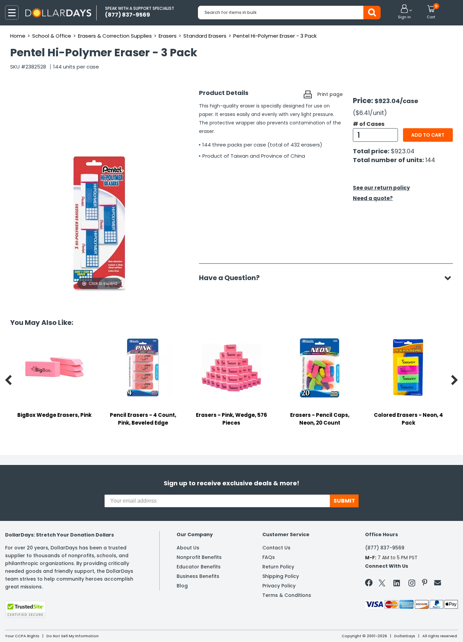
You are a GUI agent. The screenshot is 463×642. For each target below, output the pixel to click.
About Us (188, 547)
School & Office (51, 35)
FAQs (268, 557)
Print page (330, 94)
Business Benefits (198, 576)
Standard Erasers (204, 35)
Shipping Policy (280, 576)
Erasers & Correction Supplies (115, 35)
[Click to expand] (99, 223)
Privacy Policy (279, 585)
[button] (404, 12)
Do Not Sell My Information (72, 636)
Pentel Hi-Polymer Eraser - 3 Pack (275, 35)
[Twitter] (382, 584)
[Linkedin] (397, 582)
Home (17, 35)
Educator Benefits (199, 566)
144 (430, 160)
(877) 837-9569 (384, 547)
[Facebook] (370, 584)
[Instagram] (412, 584)
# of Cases (368, 124)
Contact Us (276, 547)
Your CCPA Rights (22, 636)
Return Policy (278, 566)
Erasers (168, 35)
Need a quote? (373, 198)
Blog (182, 585)
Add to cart (427, 135)
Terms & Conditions (286, 595)
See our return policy (381, 187)
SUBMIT (344, 501)
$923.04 (403, 151)
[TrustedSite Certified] (25, 609)
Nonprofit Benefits (199, 557)
